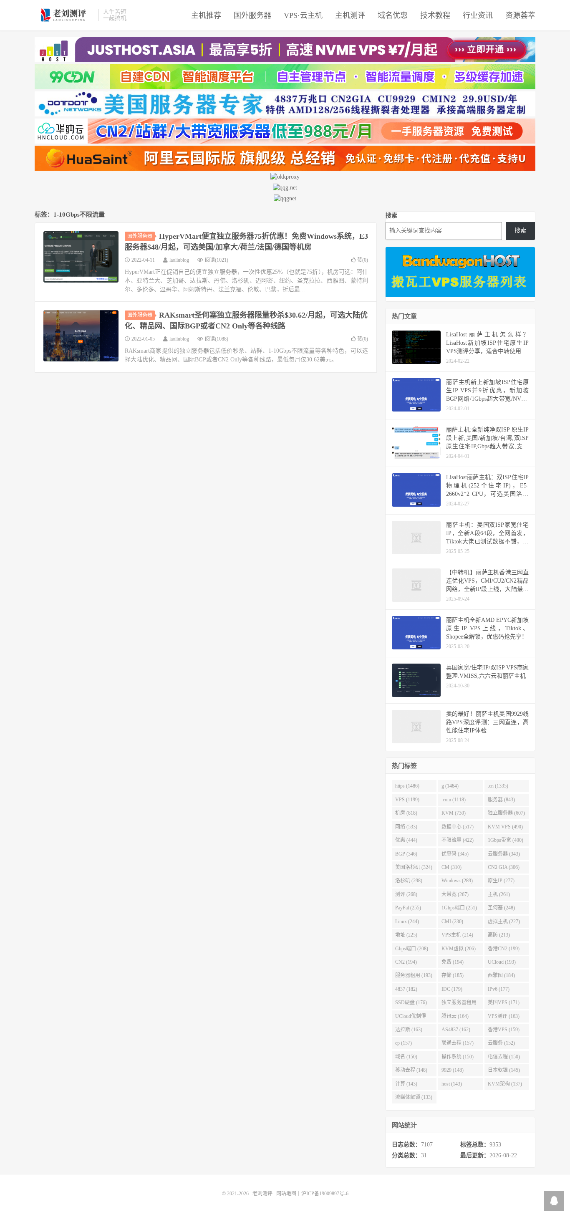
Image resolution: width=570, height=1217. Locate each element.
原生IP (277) (501, 881)
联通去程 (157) (457, 1043)
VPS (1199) (407, 800)
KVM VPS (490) (505, 827)
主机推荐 (206, 15)
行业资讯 (478, 15)
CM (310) (451, 867)
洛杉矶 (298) (408, 881)
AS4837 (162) (455, 1030)
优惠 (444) (406, 840)
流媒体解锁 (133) (413, 1097)
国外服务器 (252, 15)
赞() (362, 260)
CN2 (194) (406, 962)
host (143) (451, 1084)
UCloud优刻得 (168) (410, 1018)
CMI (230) (452, 921)
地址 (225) (406, 935)
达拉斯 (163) (408, 1030)
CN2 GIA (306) (504, 867)
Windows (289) (457, 881)
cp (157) (403, 1043)
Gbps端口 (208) (411, 949)
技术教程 (435, 15)
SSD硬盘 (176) (411, 1002)
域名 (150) (406, 1057)
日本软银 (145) (504, 1070)
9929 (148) (452, 1070)
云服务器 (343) (504, 854)
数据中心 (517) (457, 827)
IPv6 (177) (498, 989)
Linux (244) (407, 921)
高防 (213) (499, 935)
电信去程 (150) (504, 1057)
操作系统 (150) (457, 1057)
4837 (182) (406, 989)
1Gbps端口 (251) (459, 908)
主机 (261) (499, 894)
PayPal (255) (408, 908)
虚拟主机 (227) (504, 921)
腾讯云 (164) (455, 1016)
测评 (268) (406, 894)
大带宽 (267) (455, 894)
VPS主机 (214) (457, 935)
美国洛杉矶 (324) (413, 867)
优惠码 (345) (455, 854)
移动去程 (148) (411, 1070)
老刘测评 (64, 15)
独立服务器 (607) (506, 813)
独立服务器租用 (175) (459, 1004)
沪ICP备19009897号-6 (324, 1194)
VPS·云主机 (303, 15)
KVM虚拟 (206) (458, 949)
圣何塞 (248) (501, 908)
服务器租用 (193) (413, 975)
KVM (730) (453, 813)
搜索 (391, 215)
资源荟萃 (520, 15)
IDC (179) (451, 989)
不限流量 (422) (457, 840)
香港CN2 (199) (504, 949)
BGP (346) (406, 854)
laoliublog (179, 260)
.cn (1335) (498, 786)
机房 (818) (406, 813)
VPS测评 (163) (504, 1016)
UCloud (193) (502, 962)
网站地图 (286, 1194)
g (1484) (450, 786)
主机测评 (350, 15)
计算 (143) (406, 1084)
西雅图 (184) (501, 975)
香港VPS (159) (504, 1030)
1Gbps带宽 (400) (505, 840)
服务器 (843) (501, 800)
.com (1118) (453, 800)
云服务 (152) (501, 1043)
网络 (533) (406, 827)
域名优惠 (393, 15)
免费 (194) (452, 962)
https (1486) (407, 786)
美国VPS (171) (504, 1002)
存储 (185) (452, 975)
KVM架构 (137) (505, 1084)
